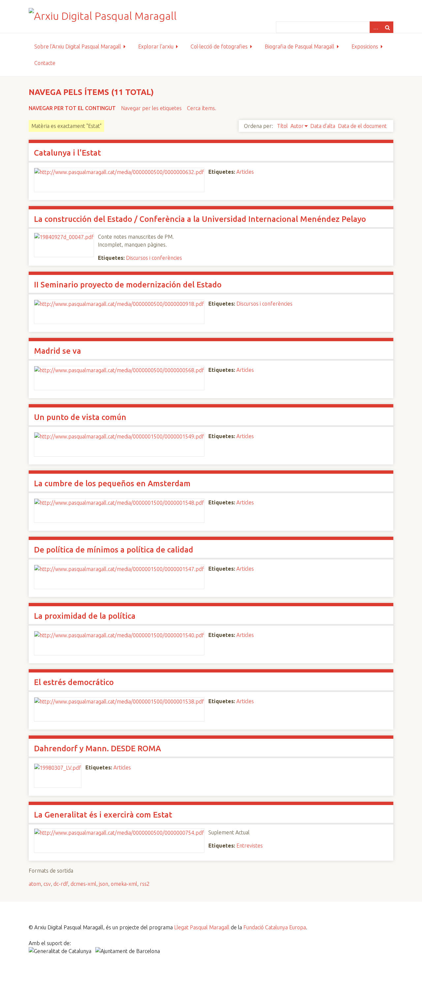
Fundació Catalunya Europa (274, 927)
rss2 (145, 884)
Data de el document (362, 126)
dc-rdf (60, 884)
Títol (282, 126)
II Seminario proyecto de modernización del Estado (128, 284)
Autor (297, 126)
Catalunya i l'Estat (67, 152)
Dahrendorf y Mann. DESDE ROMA (97, 748)
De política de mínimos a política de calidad (113, 549)
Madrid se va (57, 350)
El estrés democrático (74, 682)
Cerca (387, 27)
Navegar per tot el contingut (72, 108)
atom (35, 884)
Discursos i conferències (154, 258)
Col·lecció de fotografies (219, 46)
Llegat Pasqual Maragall (201, 927)
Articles (245, 172)
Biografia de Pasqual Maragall (299, 46)
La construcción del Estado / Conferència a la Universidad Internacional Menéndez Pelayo (200, 219)
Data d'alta (322, 126)
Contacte (44, 63)
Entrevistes (249, 846)
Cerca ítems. (201, 108)
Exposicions (364, 46)
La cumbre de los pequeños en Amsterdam (112, 483)
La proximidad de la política (85, 616)
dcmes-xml (83, 884)
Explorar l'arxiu (155, 46)
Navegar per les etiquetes (151, 108)
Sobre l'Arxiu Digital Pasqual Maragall (77, 46)
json (103, 884)
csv (47, 884)
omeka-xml (124, 884)
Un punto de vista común (80, 417)
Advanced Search (375, 27)
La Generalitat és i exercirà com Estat (103, 814)
